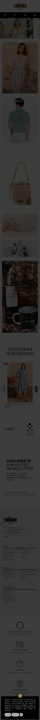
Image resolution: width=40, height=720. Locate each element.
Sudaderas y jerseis (8, 576)
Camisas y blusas (8, 557)
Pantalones (24, 550)
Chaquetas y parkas (9, 574)
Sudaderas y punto (8, 555)
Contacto (5, 603)
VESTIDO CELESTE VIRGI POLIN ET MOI (17, 404)
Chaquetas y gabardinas (10, 552)
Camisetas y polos (8, 559)
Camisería (6, 579)
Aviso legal (6, 594)
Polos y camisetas (26, 572)
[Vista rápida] (35, 365)
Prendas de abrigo (8, 550)
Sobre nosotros (7, 591)
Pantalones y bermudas (28, 574)
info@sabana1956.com (13, 533)
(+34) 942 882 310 (11, 531)
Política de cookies (8, 598)
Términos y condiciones (10, 601)
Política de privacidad (9, 596)
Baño (22, 557)
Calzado (23, 555)
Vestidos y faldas (26, 552)
